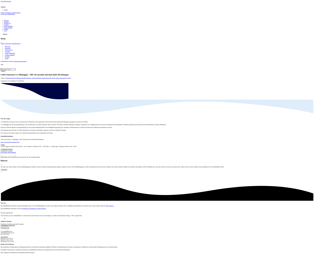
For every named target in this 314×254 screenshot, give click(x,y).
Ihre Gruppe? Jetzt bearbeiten (8, 152)
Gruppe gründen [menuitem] (8, 27)
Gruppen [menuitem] (6, 24)
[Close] (1, 164)
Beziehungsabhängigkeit (23, 78)
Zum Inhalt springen (6, 1)
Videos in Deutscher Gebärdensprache (10, 12)
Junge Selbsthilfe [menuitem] (8, 26)
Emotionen (47, 78)
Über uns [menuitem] (6, 20)
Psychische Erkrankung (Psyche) (62, 78)
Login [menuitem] (5, 30)
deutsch (3, 7)
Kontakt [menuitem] (6, 29)
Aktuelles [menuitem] (6, 22)
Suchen (3, 71)
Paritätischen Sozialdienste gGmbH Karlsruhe (34, 208)
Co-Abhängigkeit (34, 78)
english (6, 10)
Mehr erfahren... (110, 206)
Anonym (15, 78)
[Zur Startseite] (8, 14)
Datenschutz (23, 61)
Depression (42, 78)
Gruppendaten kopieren (6, 149)
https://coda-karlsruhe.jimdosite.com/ (10, 142)
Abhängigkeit (9, 78)
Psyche (52, 78)
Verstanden (4, 169)
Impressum (17, 61)
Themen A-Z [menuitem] (7, 23)
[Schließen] (1, 42)
